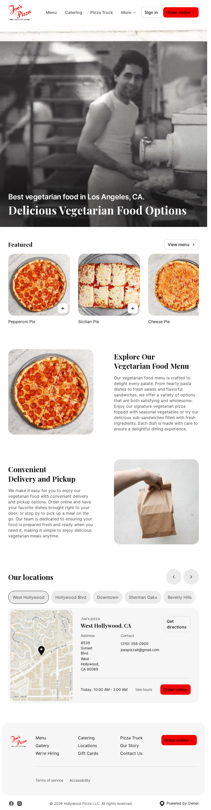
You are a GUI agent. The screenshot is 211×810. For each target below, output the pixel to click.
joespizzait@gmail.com (140, 650)
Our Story (129, 745)
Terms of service (49, 780)
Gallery (42, 745)
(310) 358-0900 (134, 643)
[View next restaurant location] (191, 577)
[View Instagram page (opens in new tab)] (19, 803)
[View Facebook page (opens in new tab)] (11, 803)
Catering (73, 12)
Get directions (177, 624)
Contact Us (131, 753)
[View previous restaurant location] (173, 577)
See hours (143, 689)
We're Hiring (47, 753)
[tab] (28, 597)
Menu (51, 12)
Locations (87, 745)
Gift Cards (88, 753)
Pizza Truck (101, 12)
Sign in (151, 12)
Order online (175, 689)
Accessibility (79, 780)
